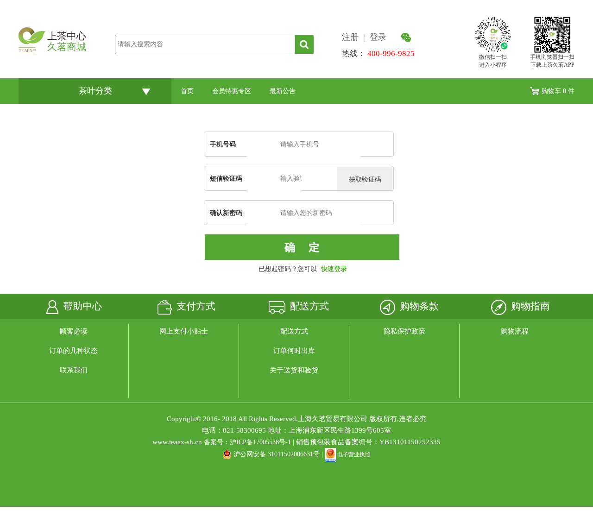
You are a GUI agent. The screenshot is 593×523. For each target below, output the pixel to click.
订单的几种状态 (73, 350)
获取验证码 (365, 179)
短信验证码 (226, 178)
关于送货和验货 (294, 370)
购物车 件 (558, 91)
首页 (187, 91)
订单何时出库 (294, 350)
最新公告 (283, 91)
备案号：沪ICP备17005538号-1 (247, 442)
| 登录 (376, 37)
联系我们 (74, 370)
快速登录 (334, 268)
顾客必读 (74, 331)
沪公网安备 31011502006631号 (276, 454)
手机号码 (223, 144)
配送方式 (294, 331)
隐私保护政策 (404, 331)
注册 (352, 37)
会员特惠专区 (231, 91)
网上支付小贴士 (183, 331)
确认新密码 (226, 212)
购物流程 (515, 331)
